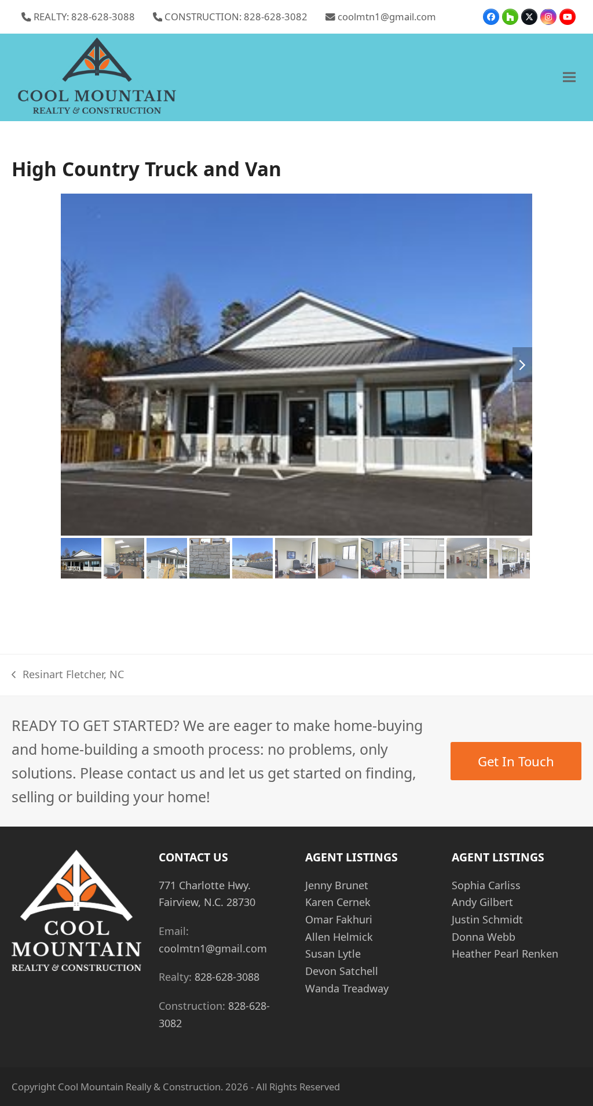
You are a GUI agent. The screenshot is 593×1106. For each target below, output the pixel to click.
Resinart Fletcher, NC (67, 675)
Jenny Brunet (336, 885)
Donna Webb (483, 937)
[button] (569, 77)
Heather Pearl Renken (505, 954)
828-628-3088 (227, 977)
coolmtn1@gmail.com (387, 16)
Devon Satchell (341, 971)
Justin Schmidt (487, 919)
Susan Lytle (333, 954)
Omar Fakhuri (338, 919)
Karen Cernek (338, 902)
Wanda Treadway (347, 988)
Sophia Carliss (486, 885)
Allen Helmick (339, 937)
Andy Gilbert (482, 902)
